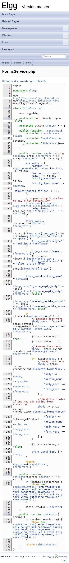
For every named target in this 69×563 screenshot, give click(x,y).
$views (17, 135)
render (48, 153)
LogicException (23, 486)
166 (7, 514)
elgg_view (20, 464)
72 (7, 153)
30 (7, 130)
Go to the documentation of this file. (24, 81)
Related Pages (10, 21)
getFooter (51, 514)
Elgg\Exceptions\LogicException (36, 98)
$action (18, 155)
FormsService (31, 108)
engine (5, 63)
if (27, 481)
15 (7, 108)
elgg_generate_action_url (31, 168)
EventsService (51, 138)
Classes (7, 35)
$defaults (32, 163)
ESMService (48, 143)
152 (7, 474)
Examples (8, 49)
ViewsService (50, 133)
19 (7, 118)
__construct (52, 130)
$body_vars (30, 158)
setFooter (20, 476)
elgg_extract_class (27, 206)
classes (17, 63)
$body (35, 348)
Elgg (28, 63)
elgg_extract (41, 251)
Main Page (8, 14)
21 (7, 125)
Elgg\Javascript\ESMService (39, 100)
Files (5, 42)
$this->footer (46, 544)
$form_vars (43, 155)
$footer (50, 125)
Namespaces (9, 28)
